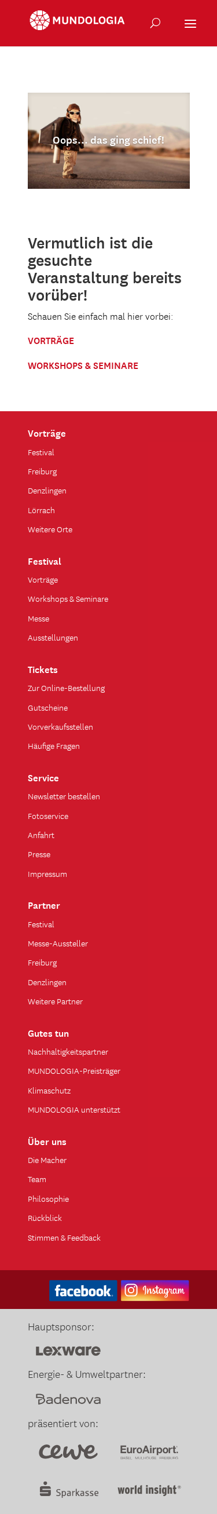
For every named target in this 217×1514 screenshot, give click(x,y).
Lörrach (41, 509)
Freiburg (42, 471)
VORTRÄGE (51, 339)
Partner (44, 904)
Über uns (47, 1140)
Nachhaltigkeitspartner (68, 1051)
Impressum (47, 873)
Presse (39, 853)
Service (43, 776)
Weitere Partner (55, 1000)
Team (37, 1178)
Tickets (43, 668)
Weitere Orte (50, 528)
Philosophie (48, 1198)
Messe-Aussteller (58, 943)
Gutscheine (48, 707)
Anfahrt (41, 834)
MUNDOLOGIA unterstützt (74, 1109)
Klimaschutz (49, 1090)
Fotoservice (48, 815)
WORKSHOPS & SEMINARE (83, 364)
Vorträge (47, 432)
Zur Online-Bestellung (66, 687)
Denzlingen (47, 490)
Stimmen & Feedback (64, 1237)
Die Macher (47, 1159)
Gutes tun (48, 1032)
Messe (38, 618)
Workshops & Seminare (68, 598)
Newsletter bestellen (64, 795)
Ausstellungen (53, 637)
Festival (41, 451)
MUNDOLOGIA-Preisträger (74, 1070)
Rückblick (45, 1217)
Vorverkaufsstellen (60, 726)
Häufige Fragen (54, 745)
